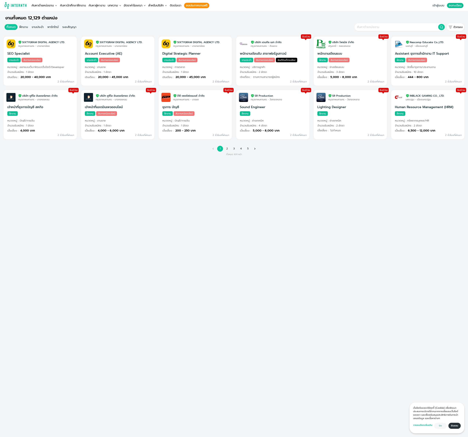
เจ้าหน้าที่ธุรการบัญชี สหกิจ (25, 107)
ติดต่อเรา (175, 5)
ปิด (440, 425)
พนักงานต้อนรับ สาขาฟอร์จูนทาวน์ (263, 53)
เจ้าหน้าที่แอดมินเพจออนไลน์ (104, 107)
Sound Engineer (252, 107)
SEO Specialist (18, 53)
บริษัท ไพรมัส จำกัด (343, 42)
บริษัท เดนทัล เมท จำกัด (268, 42)
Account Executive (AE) (103, 53)
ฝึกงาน (23, 27)
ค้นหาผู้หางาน (97, 5)
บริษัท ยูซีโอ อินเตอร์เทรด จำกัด (40, 96)
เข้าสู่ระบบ (438, 5)
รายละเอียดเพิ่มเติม (422, 425)
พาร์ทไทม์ (53, 27)
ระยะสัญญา (69, 27)
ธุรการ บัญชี (170, 107)
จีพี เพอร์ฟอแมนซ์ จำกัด (191, 96)
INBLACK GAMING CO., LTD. (427, 96)
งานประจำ (38, 27)
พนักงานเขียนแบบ (329, 53)
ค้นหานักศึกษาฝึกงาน (73, 5)
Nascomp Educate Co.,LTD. (427, 42)
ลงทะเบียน (455, 5)
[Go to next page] (255, 149)
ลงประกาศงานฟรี (196, 5)
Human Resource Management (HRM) (424, 107)
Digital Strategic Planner (181, 53)
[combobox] (396, 27)
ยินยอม (454, 425)
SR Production (264, 96)
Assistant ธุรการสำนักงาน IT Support (422, 53)
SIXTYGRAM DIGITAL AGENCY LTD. (43, 42)
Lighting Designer (331, 107)
